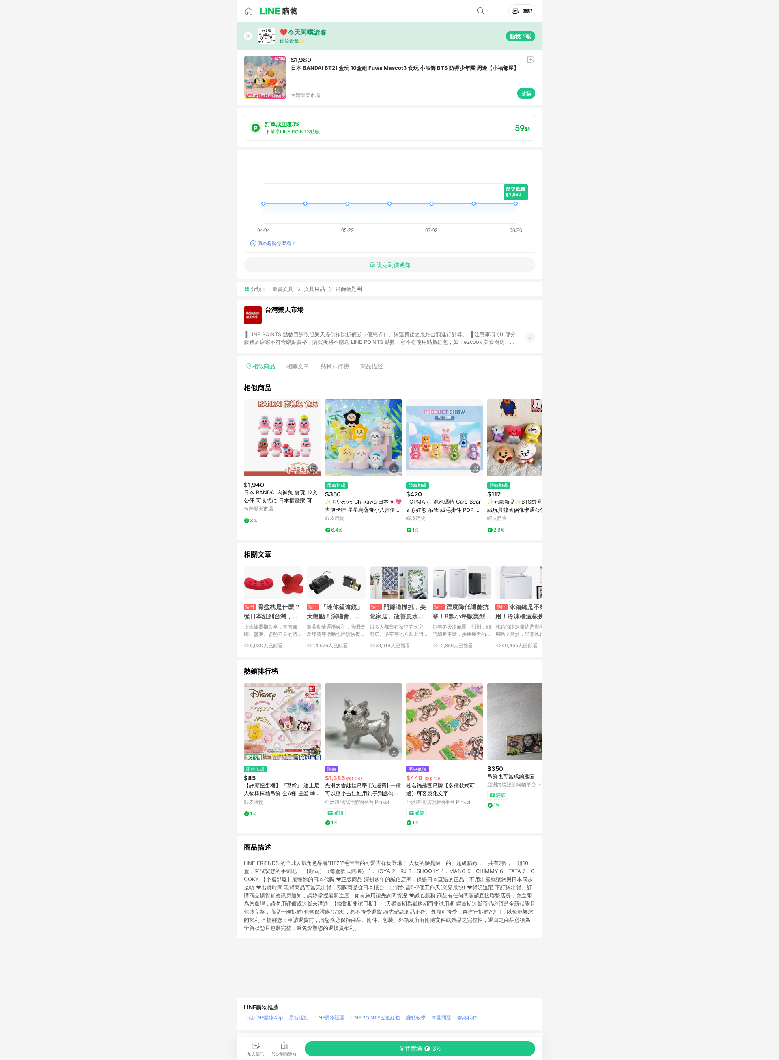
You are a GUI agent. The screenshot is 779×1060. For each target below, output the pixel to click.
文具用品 (314, 288)
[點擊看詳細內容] (282, 437)
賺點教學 (416, 1018)
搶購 (526, 93)
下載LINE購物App (263, 1018)
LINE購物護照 (329, 1018)
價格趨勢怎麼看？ (276, 243)
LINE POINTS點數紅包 (375, 1018)
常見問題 (441, 1018)
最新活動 (298, 1018)
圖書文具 (282, 288)
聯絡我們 (467, 1018)
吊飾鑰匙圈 (349, 289)
